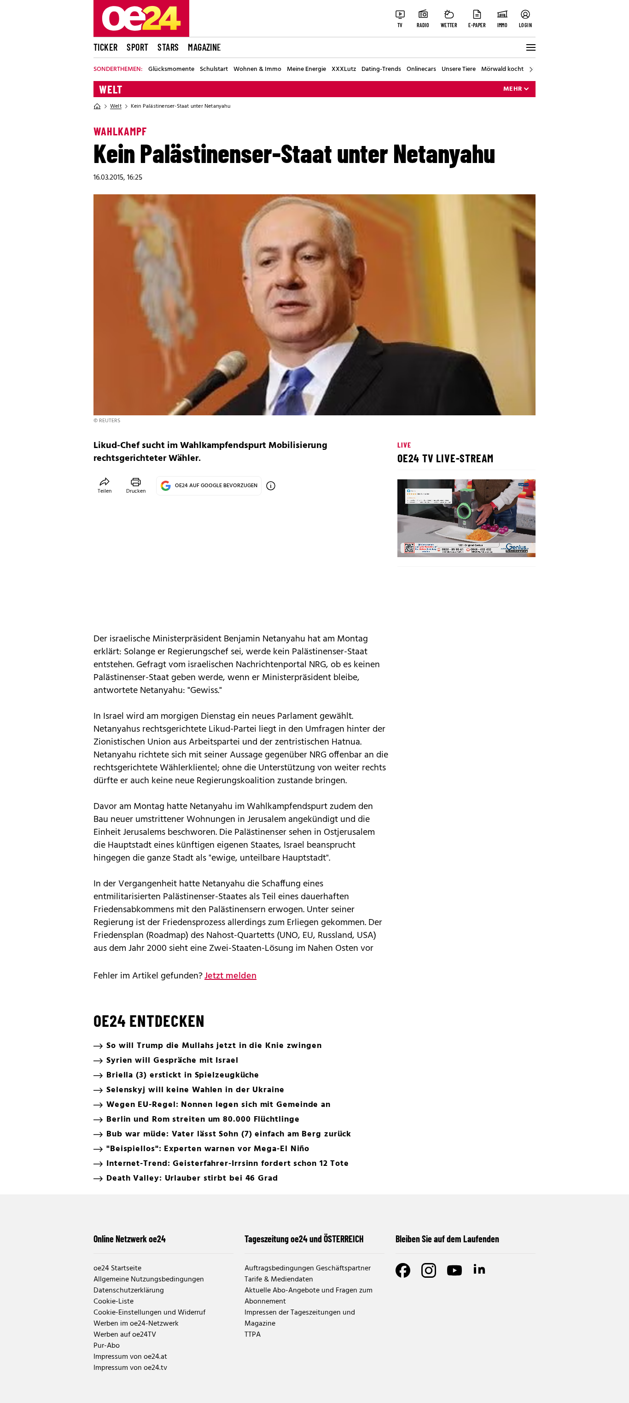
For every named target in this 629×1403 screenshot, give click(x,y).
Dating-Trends (381, 69)
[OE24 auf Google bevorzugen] (270, 485)
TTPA (253, 1335)
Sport (137, 46)
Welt (110, 89)
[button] (412, 542)
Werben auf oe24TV (124, 1335)
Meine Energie (306, 69)
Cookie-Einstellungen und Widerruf (149, 1313)
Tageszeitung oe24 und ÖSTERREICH (304, 1238)
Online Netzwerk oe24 (129, 1238)
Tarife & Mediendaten (279, 1280)
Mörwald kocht (502, 69)
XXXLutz (344, 69)
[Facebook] (403, 1270)
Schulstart (214, 69)
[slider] (443, 542)
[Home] (97, 106)
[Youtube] (454, 1270)
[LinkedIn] (480, 1270)
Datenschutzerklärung (128, 1291)
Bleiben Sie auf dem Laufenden (447, 1238)
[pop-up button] (506, 542)
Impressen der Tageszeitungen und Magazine (300, 1318)
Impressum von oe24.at (130, 1357)
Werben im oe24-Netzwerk (136, 1324)
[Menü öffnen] (530, 47)
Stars (168, 46)
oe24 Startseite (117, 1269)
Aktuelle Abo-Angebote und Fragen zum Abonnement (309, 1296)
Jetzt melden (230, 976)
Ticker (105, 46)
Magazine (204, 46)
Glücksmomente (171, 69)
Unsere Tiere (459, 69)
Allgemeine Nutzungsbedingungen (148, 1280)
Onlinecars (421, 69)
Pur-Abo (106, 1346)
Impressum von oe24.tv (130, 1368)
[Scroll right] (531, 69)
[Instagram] (428, 1270)
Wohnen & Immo (257, 69)
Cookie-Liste (113, 1302)
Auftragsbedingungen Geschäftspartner (308, 1269)
